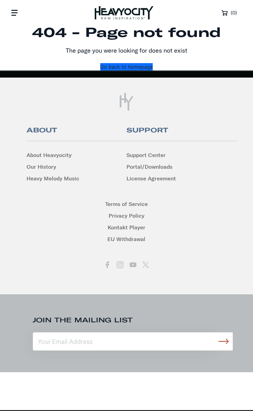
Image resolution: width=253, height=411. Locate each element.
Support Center (146, 155)
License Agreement (151, 178)
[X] (145, 265)
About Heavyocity (49, 155)
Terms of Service (126, 204)
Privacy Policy (126, 215)
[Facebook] (107, 265)
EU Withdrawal (126, 239)
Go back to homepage (126, 67)
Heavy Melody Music (53, 178)
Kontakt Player (126, 227)
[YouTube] (132, 265)
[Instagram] (120, 265)
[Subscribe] (224, 341)
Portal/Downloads (149, 166)
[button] (14, 13)
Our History (41, 166)
